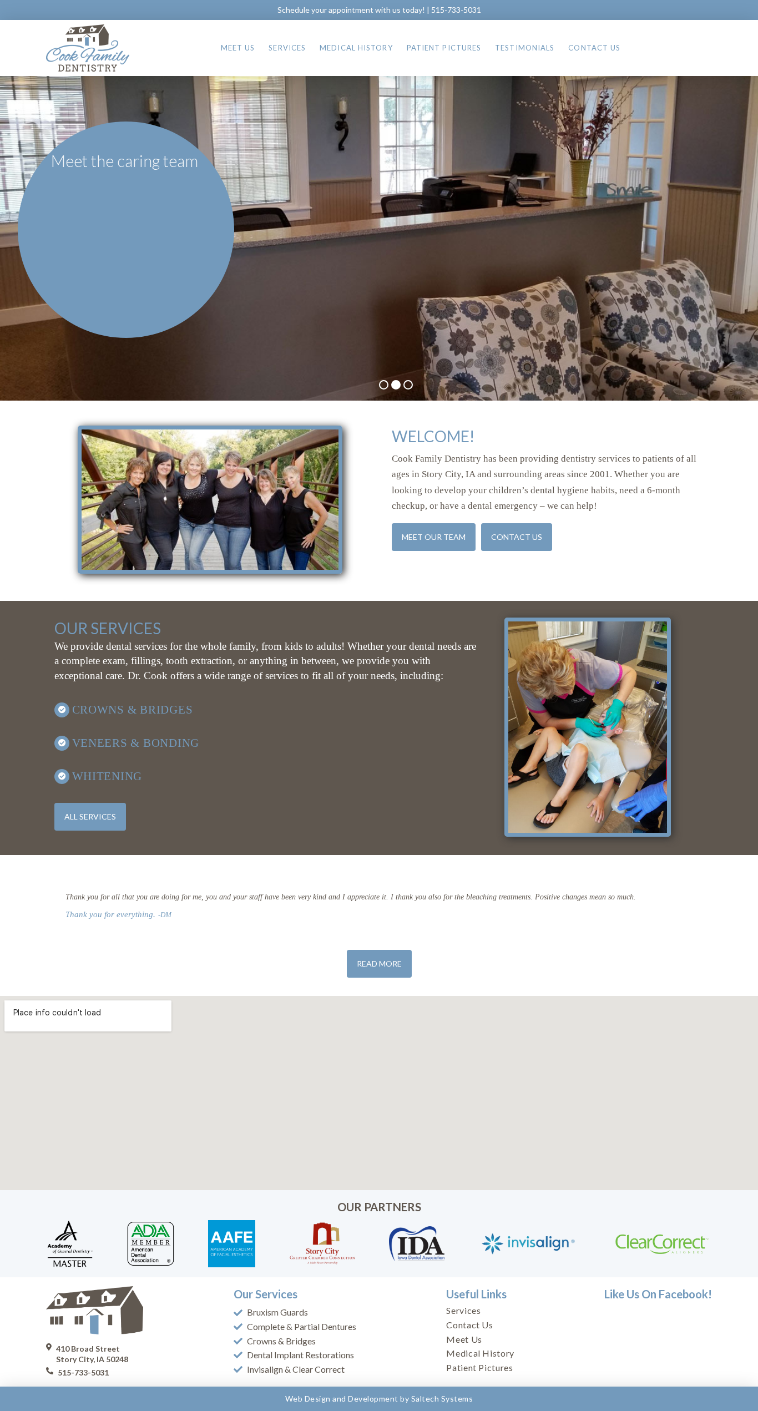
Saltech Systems (442, 1398)
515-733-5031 (456, 9)
